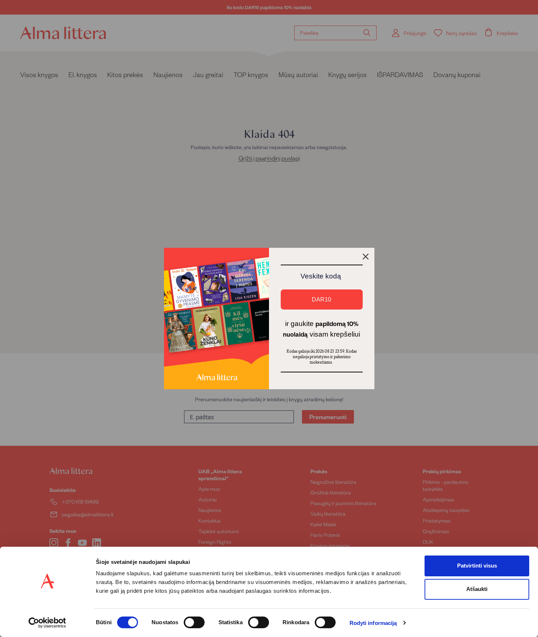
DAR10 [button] (321, 299)
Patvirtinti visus (477, 565)
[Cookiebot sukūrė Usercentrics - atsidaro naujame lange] (47, 622)
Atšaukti (476, 589)
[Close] (365, 256)
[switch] (194, 622)
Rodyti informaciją (373, 623)
